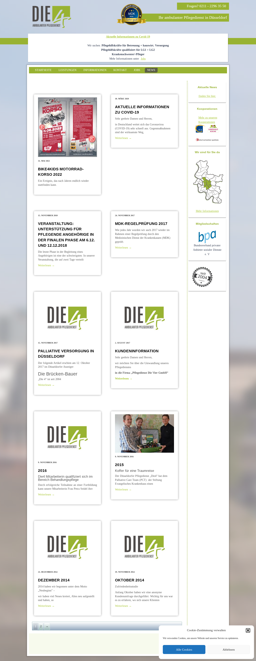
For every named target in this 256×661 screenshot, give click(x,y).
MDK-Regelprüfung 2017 (141, 224)
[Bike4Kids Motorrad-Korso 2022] (67, 127)
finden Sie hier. (207, 96)
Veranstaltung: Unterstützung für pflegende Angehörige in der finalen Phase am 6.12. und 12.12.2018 (66, 235)
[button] (248, 630)
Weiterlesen (123, 138)
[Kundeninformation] (144, 317)
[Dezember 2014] (67, 546)
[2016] (67, 436)
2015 (119, 465)
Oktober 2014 (129, 580)
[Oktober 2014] (144, 546)
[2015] (144, 433)
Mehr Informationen (207, 211)
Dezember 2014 (54, 580)
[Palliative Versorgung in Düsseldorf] (67, 317)
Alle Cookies (184, 649)
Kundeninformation (137, 351)
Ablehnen (229, 649)
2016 (42, 470)
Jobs (143, 58)
